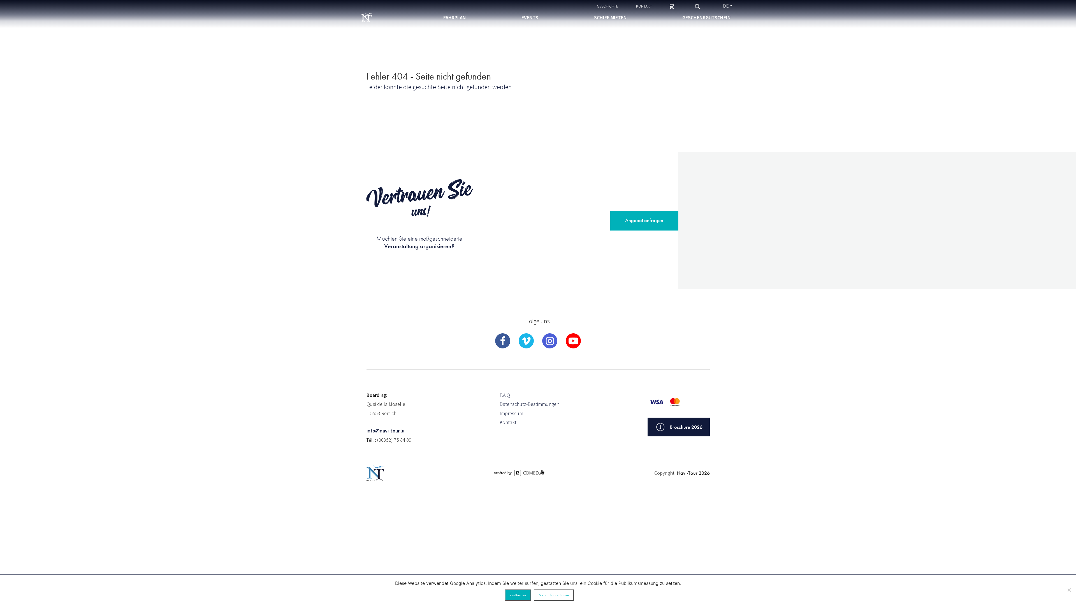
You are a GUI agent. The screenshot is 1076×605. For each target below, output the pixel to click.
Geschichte (607, 6)
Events (529, 17)
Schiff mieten (610, 17)
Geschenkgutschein (706, 17)
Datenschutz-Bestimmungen (529, 404)
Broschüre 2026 (686, 427)
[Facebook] (502, 340)
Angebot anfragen (644, 220)
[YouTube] (573, 340)
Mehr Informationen (554, 595)
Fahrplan (454, 17)
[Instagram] (549, 340)
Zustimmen (518, 595)
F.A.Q (505, 395)
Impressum (511, 413)
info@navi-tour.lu (385, 430)
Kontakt (644, 6)
